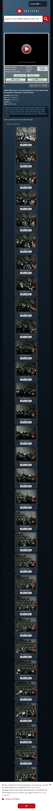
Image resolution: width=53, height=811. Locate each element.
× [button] (50, 785)
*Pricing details (42, 68)
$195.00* (29, 67)
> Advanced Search (35, 24)
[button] (26, 49)
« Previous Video (20, 75)
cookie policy (35, 787)
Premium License (10, 69)
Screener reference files (12, 71)
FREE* (28, 71)
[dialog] (26, 796)
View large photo (25, 142)
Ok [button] (26, 806)
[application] (26, 49)
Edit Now (36, 119)
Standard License (10, 67)
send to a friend (40, 85)
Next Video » (33, 75)
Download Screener (37, 80)
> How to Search (20, 24)
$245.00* (29, 69)
